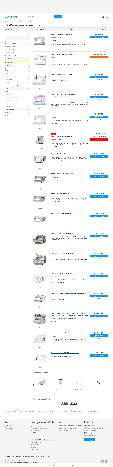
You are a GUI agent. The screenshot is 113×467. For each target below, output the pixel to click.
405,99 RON (99, 34)
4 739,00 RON (99, 353)
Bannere (86, 432)
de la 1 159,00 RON (99, 136)
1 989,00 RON (99, 233)
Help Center (87, 427)
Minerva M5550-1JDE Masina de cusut (63, 213)
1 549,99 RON (99, 174)
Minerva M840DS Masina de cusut (62, 136)
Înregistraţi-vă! (89, 440)
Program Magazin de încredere (93, 428)
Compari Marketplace (90, 430)
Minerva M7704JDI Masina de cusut (62, 233)
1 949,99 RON (99, 213)
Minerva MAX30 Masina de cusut (61, 74)
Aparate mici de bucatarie (60, 390)
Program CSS (88, 434)
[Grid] (74, 29)
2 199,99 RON (99, 253)
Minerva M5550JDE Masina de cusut (62, 154)
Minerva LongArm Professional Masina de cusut (66, 333)
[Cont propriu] (107, 16)
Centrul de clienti (89, 425)
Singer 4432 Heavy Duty (38, 446)
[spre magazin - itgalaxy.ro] (41, 40)
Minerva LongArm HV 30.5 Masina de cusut (65, 353)
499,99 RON (99, 94)
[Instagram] (106, 461)
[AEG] (64, 403)
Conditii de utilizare (25, 461)
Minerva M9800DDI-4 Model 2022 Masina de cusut (67, 293)
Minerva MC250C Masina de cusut (62, 273)
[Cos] (103, 16)
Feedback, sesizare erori (65, 430)
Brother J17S (35, 444)
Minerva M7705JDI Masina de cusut (62, 253)
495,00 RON (99, 74)
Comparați (99, 57)
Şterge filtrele (38, 25)
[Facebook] (102, 461)
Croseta (97, 390)
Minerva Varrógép (44, 456)
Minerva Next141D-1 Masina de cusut (63, 54)
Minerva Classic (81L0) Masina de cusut (64, 34)
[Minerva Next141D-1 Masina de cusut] (41, 59)
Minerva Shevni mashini (28, 456)
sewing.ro (99, 179)
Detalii (40, 48)
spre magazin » (99, 37)
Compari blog (9, 428)
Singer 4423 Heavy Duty (38, 442)
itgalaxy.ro (99, 39)
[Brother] (73, 403)
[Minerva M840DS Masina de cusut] (41, 139)
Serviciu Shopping (89, 435)
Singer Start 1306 (36, 449)
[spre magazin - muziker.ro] (41, 278)
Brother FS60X (35, 447)
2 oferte (99, 59)
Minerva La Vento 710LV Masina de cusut (64, 94)
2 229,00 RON (99, 273)
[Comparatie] (98, 16)
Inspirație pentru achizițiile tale (67, 428)
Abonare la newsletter (64, 427)
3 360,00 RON (99, 333)
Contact (7, 427)
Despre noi (8, 425)
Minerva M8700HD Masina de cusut (62, 174)
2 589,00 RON (99, 313)
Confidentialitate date (11, 461)
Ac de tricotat (79, 390)
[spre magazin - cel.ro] (41, 159)
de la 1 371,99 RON (99, 134)
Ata (32, 434)
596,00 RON (99, 114)
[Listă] (71, 29)
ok (28, 33)
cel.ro (99, 159)
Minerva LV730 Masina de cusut (61, 114)
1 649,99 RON (99, 194)
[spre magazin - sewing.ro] (41, 179)
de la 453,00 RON (99, 54)
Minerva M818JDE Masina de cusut (62, 193)
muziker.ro (99, 278)
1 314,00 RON (99, 154)
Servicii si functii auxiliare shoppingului (69, 425)
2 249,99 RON (99, 293)
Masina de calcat (42, 390)
